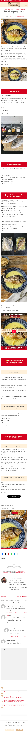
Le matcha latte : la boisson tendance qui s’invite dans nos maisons (15, 706)
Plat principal (6, 9)
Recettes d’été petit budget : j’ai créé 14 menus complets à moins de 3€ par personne (14, 701)
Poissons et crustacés (15, 9)
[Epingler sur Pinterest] (17, 567)
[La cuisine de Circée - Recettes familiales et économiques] (14, 4)
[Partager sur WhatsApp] (8, 567)
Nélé (8, 615)
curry (17, 572)
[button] (2, 4)
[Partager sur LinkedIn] (20, 567)
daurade (20, 572)
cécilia (8, 605)
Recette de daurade (14, 496)
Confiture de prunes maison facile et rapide (15, 688)
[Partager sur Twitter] (13, 567)
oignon (12, 573)
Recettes (23, 9)
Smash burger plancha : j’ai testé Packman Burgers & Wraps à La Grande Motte (15, 696)
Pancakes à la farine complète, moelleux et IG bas (15, 692)
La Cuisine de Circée (19, 16)
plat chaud (16, 573)
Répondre (25, 612)
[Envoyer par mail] (15, 567)
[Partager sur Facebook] (10, 567)
